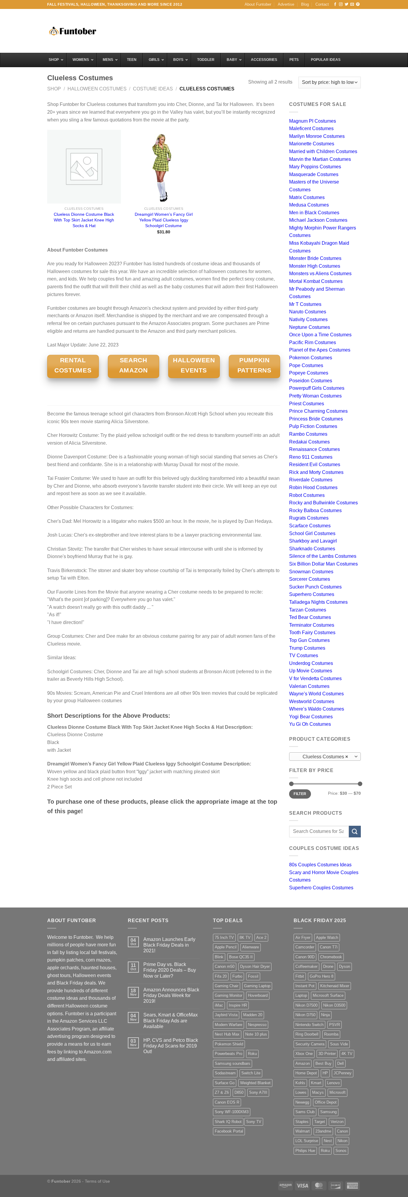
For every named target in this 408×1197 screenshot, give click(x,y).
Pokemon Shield (229, 1044)
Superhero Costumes (311, 594)
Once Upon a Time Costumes (320, 334)
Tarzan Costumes (307, 609)
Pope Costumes (306, 365)
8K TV (245, 937)
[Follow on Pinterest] (358, 4)
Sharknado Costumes (312, 548)
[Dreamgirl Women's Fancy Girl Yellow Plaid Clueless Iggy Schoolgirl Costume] (163, 167)
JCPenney (343, 1073)
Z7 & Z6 (222, 1092)
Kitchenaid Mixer (334, 986)
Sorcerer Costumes (309, 579)
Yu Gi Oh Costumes (310, 724)
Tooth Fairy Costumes (312, 632)
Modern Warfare (228, 1024)
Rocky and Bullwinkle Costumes (323, 502)
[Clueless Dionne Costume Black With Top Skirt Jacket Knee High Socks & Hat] (84, 167)
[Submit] (355, 831)
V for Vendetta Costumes (315, 678)
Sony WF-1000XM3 (232, 1112)
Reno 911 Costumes (310, 457)
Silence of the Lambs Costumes (322, 556)
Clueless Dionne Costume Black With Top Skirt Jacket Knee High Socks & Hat (84, 220)
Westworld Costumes (311, 701)
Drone (328, 966)
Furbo (237, 976)
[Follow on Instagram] (341, 4)
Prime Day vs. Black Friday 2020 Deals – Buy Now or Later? (169, 970)
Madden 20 (252, 1015)
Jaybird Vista (226, 1015)
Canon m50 (224, 966)
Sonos (340, 1150)
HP (325, 1073)
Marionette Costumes (311, 143)
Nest (328, 1141)
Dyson (344, 966)
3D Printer (327, 1053)
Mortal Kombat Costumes (316, 281)
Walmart (302, 1131)
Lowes (300, 1092)
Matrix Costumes (307, 197)
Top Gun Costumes (309, 640)
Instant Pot (305, 986)
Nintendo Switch (309, 1024)
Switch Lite (250, 1073)
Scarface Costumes (310, 525)
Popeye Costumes (308, 372)
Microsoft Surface (328, 995)
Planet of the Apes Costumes (319, 349)
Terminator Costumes (311, 625)
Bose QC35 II (241, 957)
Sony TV (253, 1121)
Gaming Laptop (257, 986)
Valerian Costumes (309, 686)
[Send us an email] (352, 4)
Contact (322, 4)
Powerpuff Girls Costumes (316, 388)
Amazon (302, 1063)
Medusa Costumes (309, 204)
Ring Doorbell (306, 1034)
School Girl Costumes (312, 533)
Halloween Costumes (97, 88)
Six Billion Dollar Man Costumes (323, 563)
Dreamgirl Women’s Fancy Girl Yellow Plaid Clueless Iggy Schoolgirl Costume (164, 220)
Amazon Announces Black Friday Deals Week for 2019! (171, 995)
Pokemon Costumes (310, 357)
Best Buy (323, 1063)
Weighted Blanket (255, 1083)
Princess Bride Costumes (316, 418)
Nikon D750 (305, 1015)
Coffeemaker (306, 966)
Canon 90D (305, 957)
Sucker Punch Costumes (315, 586)
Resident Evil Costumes (314, 464)
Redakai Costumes (309, 441)
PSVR (334, 1024)
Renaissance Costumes (314, 449)
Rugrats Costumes (309, 517)
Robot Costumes (307, 495)
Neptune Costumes (309, 327)
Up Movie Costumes (310, 670)
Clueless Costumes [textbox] (321, 756)
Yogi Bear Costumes (311, 716)
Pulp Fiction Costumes (313, 426)
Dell (340, 1063)
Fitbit (299, 976)
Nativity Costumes (308, 319)
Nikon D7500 (306, 1005)
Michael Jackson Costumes (318, 220)
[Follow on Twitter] (346, 4)
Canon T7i (329, 947)
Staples (302, 1121)
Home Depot (306, 1073)
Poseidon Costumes (310, 380)
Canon (342, 1131)
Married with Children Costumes (323, 151)
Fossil (253, 976)
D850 (238, 1092)
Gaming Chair (226, 986)
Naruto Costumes (307, 311)
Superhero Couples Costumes (321, 887)
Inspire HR (238, 1005)
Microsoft (337, 1092)
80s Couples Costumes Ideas (320, 864)
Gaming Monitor (228, 995)
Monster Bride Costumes (315, 258)
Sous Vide (339, 1044)
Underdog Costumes (311, 663)
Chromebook (331, 957)
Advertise (286, 4)
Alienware (250, 947)
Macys (318, 1092)
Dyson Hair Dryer (255, 966)
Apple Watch (327, 937)
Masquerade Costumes (313, 174)
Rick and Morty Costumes (316, 472)
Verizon (337, 1121)
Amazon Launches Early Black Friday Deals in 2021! (169, 945)
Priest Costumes (306, 403)
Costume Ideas (153, 88)
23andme (323, 1131)
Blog (305, 4)
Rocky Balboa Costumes (315, 510)
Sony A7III (258, 1092)
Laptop (301, 995)
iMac (219, 1005)
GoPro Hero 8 (321, 976)
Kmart (316, 1083)
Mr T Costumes (305, 304)
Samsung (328, 1112)
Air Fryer (302, 937)
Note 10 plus (256, 1034)
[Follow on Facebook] (335, 4)
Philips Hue (305, 1150)
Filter (300, 794)
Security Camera (309, 1044)
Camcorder (304, 947)
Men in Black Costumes (314, 212)
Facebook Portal (229, 1131)
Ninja (325, 1015)
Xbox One (304, 1053)
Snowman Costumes (311, 571)
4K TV (346, 1053)
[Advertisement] (252, 30)
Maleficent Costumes (311, 128)
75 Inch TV (224, 937)
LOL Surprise (306, 1141)
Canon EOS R (227, 1102)
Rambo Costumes (308, 434)
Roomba (331, 1034)
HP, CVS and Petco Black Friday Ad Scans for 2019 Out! (170, 1046)
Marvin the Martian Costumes (320, 159)
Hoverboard (258, 995)
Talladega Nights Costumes (318, 602)
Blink (219, 957)
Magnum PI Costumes (312, 121)
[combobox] (325, 756)
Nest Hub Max (227, 1034)
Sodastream (225, 1073)
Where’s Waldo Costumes (316, 708)
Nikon (342, 1141)
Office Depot (326, 1102)
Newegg (302, 1102)
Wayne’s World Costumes (316, 693)
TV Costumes (303, 655)
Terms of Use (97, 1181)
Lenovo (333, 1083)
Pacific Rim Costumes (312, 342)
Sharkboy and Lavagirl (313, 540)
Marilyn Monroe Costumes (317, 136)
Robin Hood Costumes (313, 487)
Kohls (300, 1083)
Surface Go (224, 1083)
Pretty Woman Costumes (315, 395)
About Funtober (258, 4)
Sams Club (305, 1112)
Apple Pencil (226, 947)
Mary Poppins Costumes (315, 166)
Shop (54, 88)
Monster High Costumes (314, 266)
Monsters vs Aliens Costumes (320, 273)
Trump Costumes (307, 648)
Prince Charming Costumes (318, 411)
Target (319, 1121)
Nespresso (257, 1024)
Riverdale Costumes (310, 479)
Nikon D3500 (334, 1005)
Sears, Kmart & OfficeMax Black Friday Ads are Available (170, 1020)
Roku (252, 1053)
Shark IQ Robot (228, 1121)
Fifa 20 (221, 976)
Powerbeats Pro (228, 1053)
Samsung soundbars (232, 1063)
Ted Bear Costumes (310, 617)
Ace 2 (261, 937)
